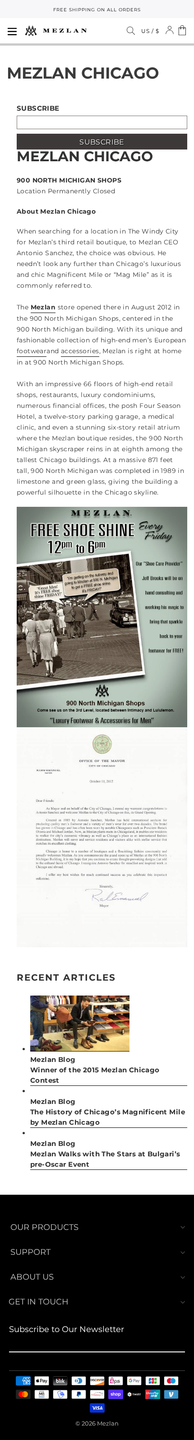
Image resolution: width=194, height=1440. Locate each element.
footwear (31, 351)
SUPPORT (30, 1252)
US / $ (150, 31)
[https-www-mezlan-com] (56, 31)
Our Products (44, 1227)
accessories (80, 351)
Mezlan (43, 307)
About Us (32, 1277)
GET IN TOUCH (39, 1302)
